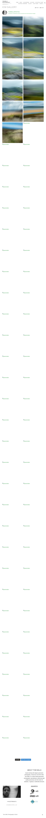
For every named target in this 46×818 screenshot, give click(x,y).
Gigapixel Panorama (22, 3)
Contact (41, 3)
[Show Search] (44, 3)
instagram (16, 770)
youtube (14, 770)
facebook (7, 770)
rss (18, 770)
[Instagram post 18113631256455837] (12, 747)
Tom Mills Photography (6, 2)
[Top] (42, 814)
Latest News (35, 3)
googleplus (10, 770)
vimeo (12, 770)
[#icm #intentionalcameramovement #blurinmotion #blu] (12, 26)
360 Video (32, 2)
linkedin (9, 770)
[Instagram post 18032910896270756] (33, 747)
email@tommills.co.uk (5, 4)
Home (17, 2)
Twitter (5, 770)
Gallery (30, 3)
